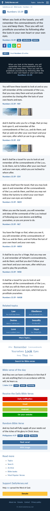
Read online (19, 53)
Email (25, 404)
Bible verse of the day (14, 370)
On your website (25, 415)
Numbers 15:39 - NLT (12, 224)
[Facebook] (5, 46)
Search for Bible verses (25, 361)
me (8, 488)
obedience (26, 40)
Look (28, 351)
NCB (5, 53)
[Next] (26, 11)
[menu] (47, 3)
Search (10, 464)
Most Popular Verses (16, 475)
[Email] (19, 46)
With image (25, 448)
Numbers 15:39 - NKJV (12, 202)
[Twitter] (9, 46)
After (10, 347)
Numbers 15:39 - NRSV (12, 247)
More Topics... (25, 338)
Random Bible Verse (13, 423)
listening (31, 385)
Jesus (26, 436)
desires (35, 40)
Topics (33, 3)
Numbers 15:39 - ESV (12, 177)
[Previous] (4, 11)
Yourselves (18, 351)
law (19, 40)
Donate (25, 494)
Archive (11, 468)
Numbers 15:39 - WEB (12, 272)
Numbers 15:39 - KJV (11, 140)
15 (31, 7)
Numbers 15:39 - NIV (11, 104)
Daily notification (25, 399)
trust (16, 385)
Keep (19, 356)
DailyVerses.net (8, 7)
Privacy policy (36, 502)
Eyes (36, 351)
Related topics (10, 306)
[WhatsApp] (14, 46)
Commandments (35, 347)
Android (25, 410)
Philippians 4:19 (9, 436)
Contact (27, 502)
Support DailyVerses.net (15, 483)
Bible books (18, 7)
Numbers (26, 7)
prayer (23, 385)
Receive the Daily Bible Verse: (18, 394)
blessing (34, 436)
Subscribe (40, 3)
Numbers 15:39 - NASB (12, 298)
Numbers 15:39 (9, 40)
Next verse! (25, 442)
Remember (20, 347)
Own (31, 356)
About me (12, 502)
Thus (25, 355)
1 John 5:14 (7, 385)
